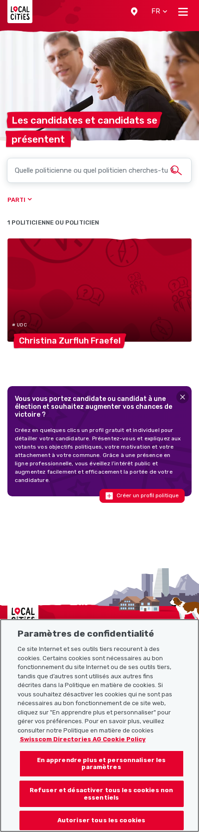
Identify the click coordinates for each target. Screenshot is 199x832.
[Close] (182, 397)
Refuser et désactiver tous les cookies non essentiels (101, 794)
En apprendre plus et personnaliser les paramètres (101, 764)
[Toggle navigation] (183, 11)
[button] (134, 11)
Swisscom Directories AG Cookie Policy (83, 739)
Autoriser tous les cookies (101, 820)
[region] (99, 725)
